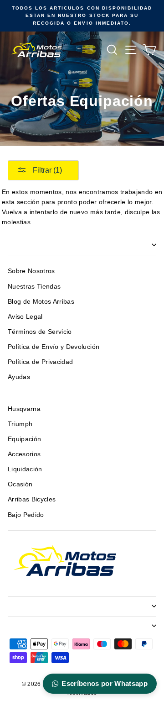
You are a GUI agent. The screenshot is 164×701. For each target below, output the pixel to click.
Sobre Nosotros (31, 271)
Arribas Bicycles (32, 499)
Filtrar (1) (46, 170)
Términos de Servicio (40, 331)
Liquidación (25, 469)
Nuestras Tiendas (34, 286)
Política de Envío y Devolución (53, 346)
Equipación (24, 439)
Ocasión (20, 484)
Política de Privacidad (40, 361)
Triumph (20, 424)
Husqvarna (24, 409)
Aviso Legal (25, 316)
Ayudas (19, 377)
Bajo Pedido (26, 514)
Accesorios (24, 454)
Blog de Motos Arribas (41, 301)
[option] (82, 16)
